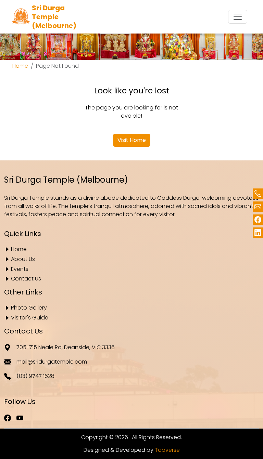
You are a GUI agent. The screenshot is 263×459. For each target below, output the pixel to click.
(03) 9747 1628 (35, 376)
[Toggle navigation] (237, 17)
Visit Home (131, 140)
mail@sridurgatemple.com (51, 362)
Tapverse (167, 450)
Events (19, 269)
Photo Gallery (29, 308)
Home (20, 66)
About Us (23, 259)
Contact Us (26, 279)
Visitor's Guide (29, 318)
